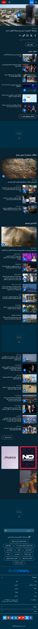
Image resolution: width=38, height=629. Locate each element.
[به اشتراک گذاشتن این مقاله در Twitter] (31, 35)
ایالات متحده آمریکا (27, 558)
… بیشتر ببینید (30, 44)
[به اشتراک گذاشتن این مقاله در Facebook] (35, 35)
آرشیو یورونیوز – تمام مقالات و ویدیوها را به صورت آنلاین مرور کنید (10, 600)
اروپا (35, 581)
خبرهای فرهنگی (17, 254)
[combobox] (19, 530)
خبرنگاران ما (34, 600)
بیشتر (35, 611)
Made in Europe (16, 315)
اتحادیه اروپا (28, 550)
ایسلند (18, 550)
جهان (17, 581)
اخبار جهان (18, 354)
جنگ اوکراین (8, 546)
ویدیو (35, 596)
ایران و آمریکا (27, 554)
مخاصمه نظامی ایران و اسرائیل (19, 541)
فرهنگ (16, 592)
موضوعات (34, 577)
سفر (36, 592)
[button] (28, 116)
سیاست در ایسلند (19, 563)
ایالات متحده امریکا (16, 284)
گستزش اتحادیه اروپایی (11, 558)
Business (18, 264)
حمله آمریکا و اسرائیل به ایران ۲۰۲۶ (24, 546)
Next (35, 589)
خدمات (35, 607)
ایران (20, 294)
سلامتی (16, 589)
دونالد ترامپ (9, 550)
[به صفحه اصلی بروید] (32, 2)
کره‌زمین (16, 585)
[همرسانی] (27, 35)
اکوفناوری (19, 416)
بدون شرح (34, 179)
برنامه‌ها (16, 596)
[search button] (5, 530)
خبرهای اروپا (34, 248)
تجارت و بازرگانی (33, 585)
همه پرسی (17, 554)
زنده (4, 2)
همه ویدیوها (8, 437)
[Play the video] (19, 15)
